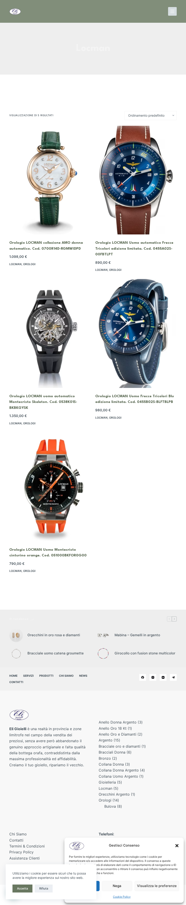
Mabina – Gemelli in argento (137, 635)
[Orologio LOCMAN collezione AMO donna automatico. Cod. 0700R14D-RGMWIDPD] (50, 180)
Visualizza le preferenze (157, 886)
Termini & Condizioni (27, 846)
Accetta (22, 888)
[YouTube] (163, 677)
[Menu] (172, 11)
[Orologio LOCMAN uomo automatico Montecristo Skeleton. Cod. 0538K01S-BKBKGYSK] (50, 333)
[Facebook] (142, 677)
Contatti (16, 682)
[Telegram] (173, 677)
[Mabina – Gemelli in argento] (103, 635)
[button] (177, 845)
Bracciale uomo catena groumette (55, 653)
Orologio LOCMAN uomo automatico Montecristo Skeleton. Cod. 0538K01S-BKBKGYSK (43, 402)
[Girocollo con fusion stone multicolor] (103, 653)
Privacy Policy (21, 852)
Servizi (28, 675)
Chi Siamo (66, 675)
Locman (15, 264)
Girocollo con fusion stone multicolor (145, 653)
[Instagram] (152, 677)
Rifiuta (43, 888)
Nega (117, 886)
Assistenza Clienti (24, 858)
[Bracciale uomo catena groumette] (16, 653)
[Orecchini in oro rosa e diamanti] (16, 635)
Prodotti (46, 675)
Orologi (29, 264)
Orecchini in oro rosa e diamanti (53, 635)
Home (13, 675)
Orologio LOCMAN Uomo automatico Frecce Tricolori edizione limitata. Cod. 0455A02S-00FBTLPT (134, 248)
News (83, 675)
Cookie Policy (122, 896)
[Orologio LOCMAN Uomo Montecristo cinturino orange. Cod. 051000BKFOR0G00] (50, 486)
